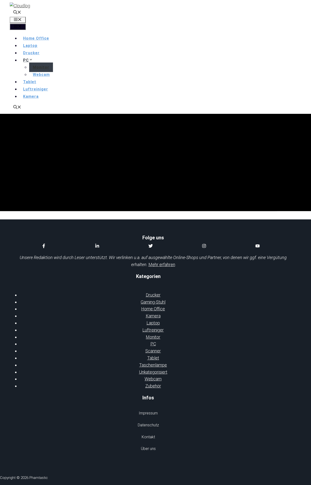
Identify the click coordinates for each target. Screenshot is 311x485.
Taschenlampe (153, 365)
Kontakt (148, 437)
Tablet (29, 82)
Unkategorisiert (153, 372)
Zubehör (153, 385)
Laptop (30, 45)
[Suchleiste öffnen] (17, 12)
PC (26, 60)
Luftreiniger (35, 89)
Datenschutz (148, 425)
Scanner (153, 350)
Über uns (148, 448)
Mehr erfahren (161, 264)
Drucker (31, 53)
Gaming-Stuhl (153, 302)
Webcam (41, 74)
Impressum (148, 413)
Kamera (31, 96)
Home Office (36, 38)
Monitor (41, 67)
